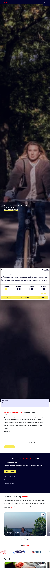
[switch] (19, 289)
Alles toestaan (41, 297)
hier (21, 506)
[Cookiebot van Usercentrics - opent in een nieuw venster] (43, 270)
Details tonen (43, 293)
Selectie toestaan (25, 297)
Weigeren (9, 297)
